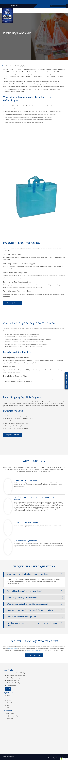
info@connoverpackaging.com (13, 716)
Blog (8, 705)
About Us (9, 697)
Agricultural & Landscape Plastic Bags (16, 675)
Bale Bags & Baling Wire (13, 680)
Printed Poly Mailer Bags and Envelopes (16, 673)
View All (8, 689)
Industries (9, 700)
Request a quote (12, 648)
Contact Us (9, 702)
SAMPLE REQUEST (34, 655)
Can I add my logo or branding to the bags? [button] (24, 591)
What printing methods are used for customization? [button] (27, 604)
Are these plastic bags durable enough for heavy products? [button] (30, 610)
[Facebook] (40, 6)
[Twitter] (43, 6)
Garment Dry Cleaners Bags (13, 678)
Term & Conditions (60, 757)
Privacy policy (51, 757)
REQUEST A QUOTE (12, 435)
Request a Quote (66, 381)
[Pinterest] (45, 6)
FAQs (8, 708)
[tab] (34, 574)
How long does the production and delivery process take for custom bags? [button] (34, 624)
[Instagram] (47, 6)
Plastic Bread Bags (11, 685)
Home (3, 66)
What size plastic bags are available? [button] (22, 597)
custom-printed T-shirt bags (34, 650)
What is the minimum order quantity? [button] (22, 617)
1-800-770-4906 (13, 6)
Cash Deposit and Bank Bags (13, 683)
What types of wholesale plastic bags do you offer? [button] (27, 574)
